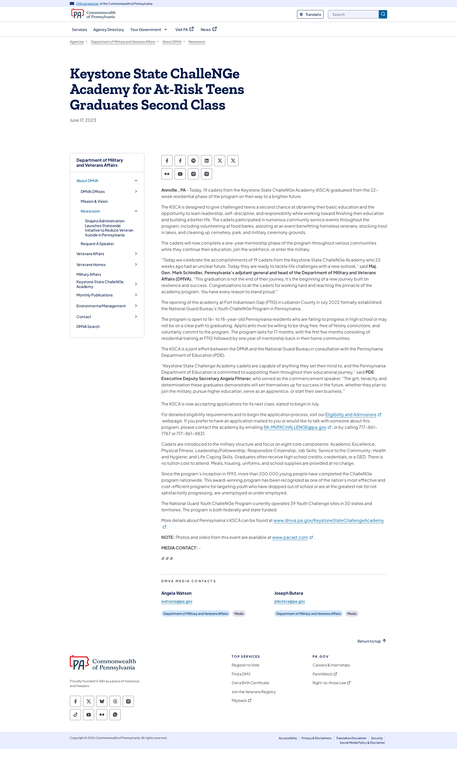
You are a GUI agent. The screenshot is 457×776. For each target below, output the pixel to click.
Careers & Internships (331, 665)
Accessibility (288, 738)
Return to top (369, 641)
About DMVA (87, 180)
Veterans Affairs (90, 253)
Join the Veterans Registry (254, 691)
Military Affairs (88, 274)
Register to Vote (245, 665)
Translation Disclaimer (351, 738)
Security (377, 738)
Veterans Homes (91, 264)
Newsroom (90, 211)
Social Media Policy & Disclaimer (362, 742)
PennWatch (323, 674)
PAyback (239, 700)
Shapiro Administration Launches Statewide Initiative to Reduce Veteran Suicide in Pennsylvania (109, 227)
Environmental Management (101, 306)
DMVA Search (88, 326)
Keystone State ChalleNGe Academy (100, 284)
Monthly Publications (94, 295)
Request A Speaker (97, 243)
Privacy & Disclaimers (316, 738)
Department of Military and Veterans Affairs (99, 162)
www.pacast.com (293, 537)
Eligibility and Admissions (353, 414)
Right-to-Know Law (329, 682)
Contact (83, 316)
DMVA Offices (93, 191)
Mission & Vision (94, 201)
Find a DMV (241, 674)
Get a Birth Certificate (250, 682)
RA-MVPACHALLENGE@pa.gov (298, 427)
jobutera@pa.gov (289, 601)
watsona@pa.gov (176, 601)
